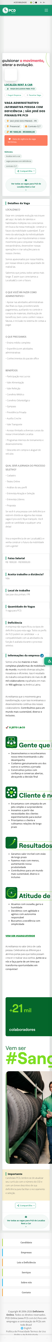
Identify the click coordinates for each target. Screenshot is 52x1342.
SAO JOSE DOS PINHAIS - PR (23, 121)
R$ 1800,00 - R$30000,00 (22, 131)
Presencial (15, 126)
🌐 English (26, 1328)
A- (41, 2)
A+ (44, 2)
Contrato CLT (34, 126)
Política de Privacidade (18, 1331)
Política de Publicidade (26, 1334)
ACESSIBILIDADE (20, 2)
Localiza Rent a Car (18, 84)
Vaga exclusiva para (22, 89)
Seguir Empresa (14, 95)
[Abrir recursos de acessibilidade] (48, 661)
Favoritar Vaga (35, 95)
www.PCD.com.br (27, 1318)
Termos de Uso (38, 1331)
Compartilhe (26, 171)
